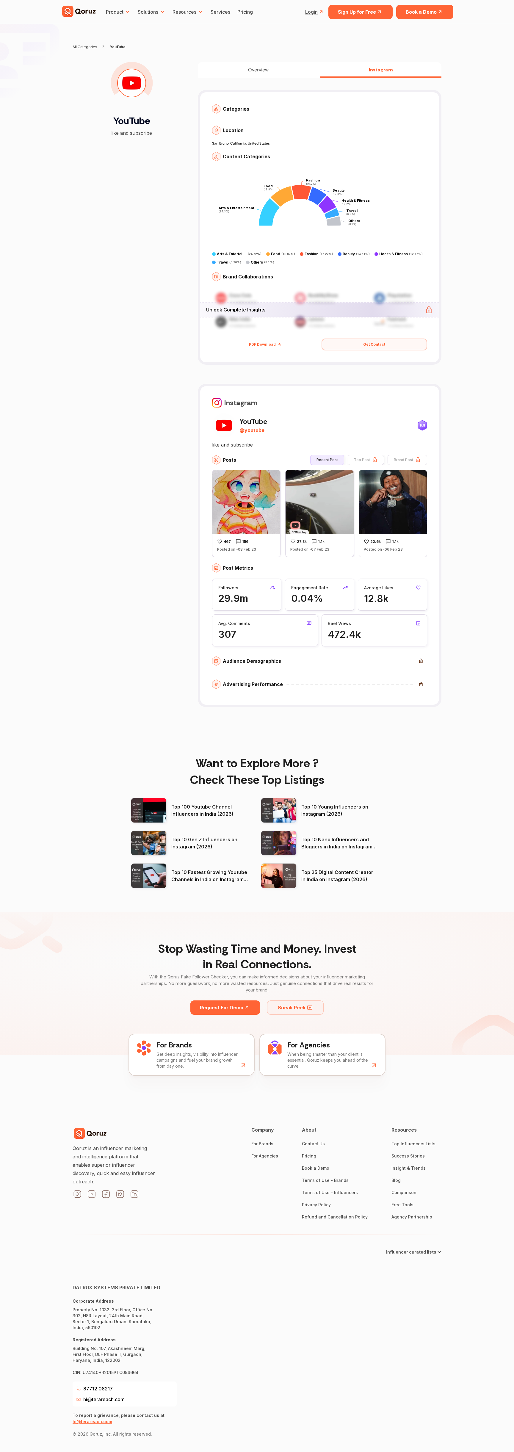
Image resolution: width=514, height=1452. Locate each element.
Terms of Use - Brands (325, 1180)
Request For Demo (221, 1008)
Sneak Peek (291, 1008)
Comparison (403, 1192)
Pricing (245, 12)
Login (311, 12)
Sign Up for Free (357, 12)
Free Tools (402, 1204)
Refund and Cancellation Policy (335, 1216)
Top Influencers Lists (413, 1143)
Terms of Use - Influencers (330, 1192)
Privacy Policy (316, 1204)
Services (220, 12)
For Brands (262, 1143)
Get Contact (374, 344)
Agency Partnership (411, 1216)
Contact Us (313, 1143)
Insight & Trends (408, 1168)
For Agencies (264, 1155)
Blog (396, 1180)
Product (114, 12)
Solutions (148, 12)
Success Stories (408, 1155)
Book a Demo (421, 12)
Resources (184, 12)
